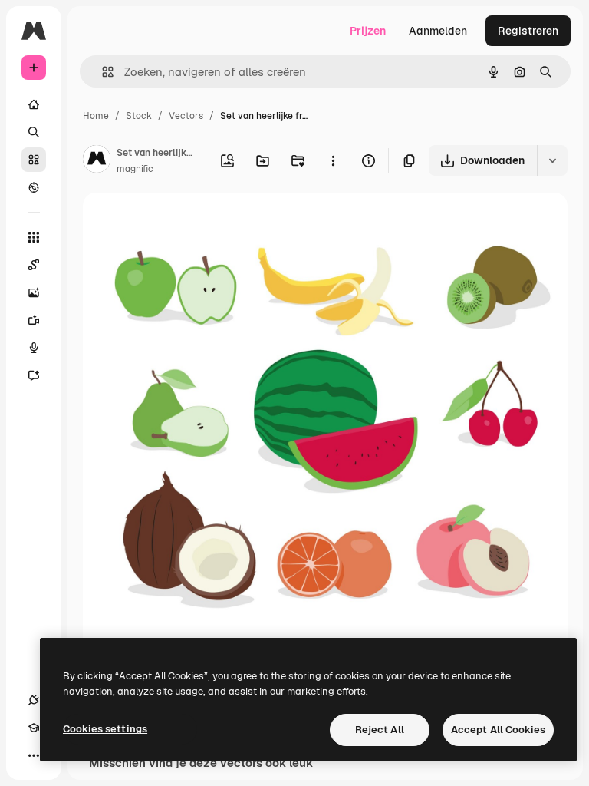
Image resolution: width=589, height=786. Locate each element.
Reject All (379, 729)
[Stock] (33, 159)
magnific (135, 169)
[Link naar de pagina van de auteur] (96, 161)
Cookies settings (105, 728)
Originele (184, 222)
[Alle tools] (33, 237)
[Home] (33, 104)
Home (96, 116)
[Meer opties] (333, 160)
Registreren (528, 31)
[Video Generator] (33, 320)
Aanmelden (438, 31)
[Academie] (33, 727)
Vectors (186, 116)
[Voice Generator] (33, 347)
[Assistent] (33, 375)
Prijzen (368, 31)
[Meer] (33, 755)
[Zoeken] (33, 132)
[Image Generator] (33, 292)
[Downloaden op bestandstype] (552, 160)
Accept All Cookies (498, 729)
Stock (139, 116)
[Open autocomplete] (102, 72)
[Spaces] (33, 265)
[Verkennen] (33, 187)
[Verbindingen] (33, 700)
